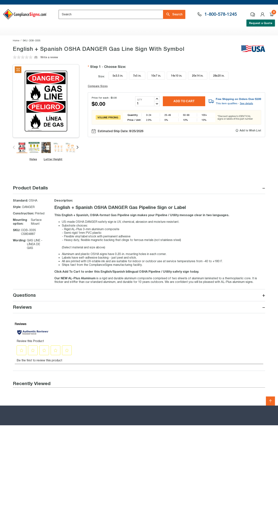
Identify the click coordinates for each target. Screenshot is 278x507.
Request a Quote (260, 23)
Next (78, 147)
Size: (101, 76)
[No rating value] (23, 57)
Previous (14, 147)
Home (16, 40)
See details (246, 103)
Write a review (49, 57)
